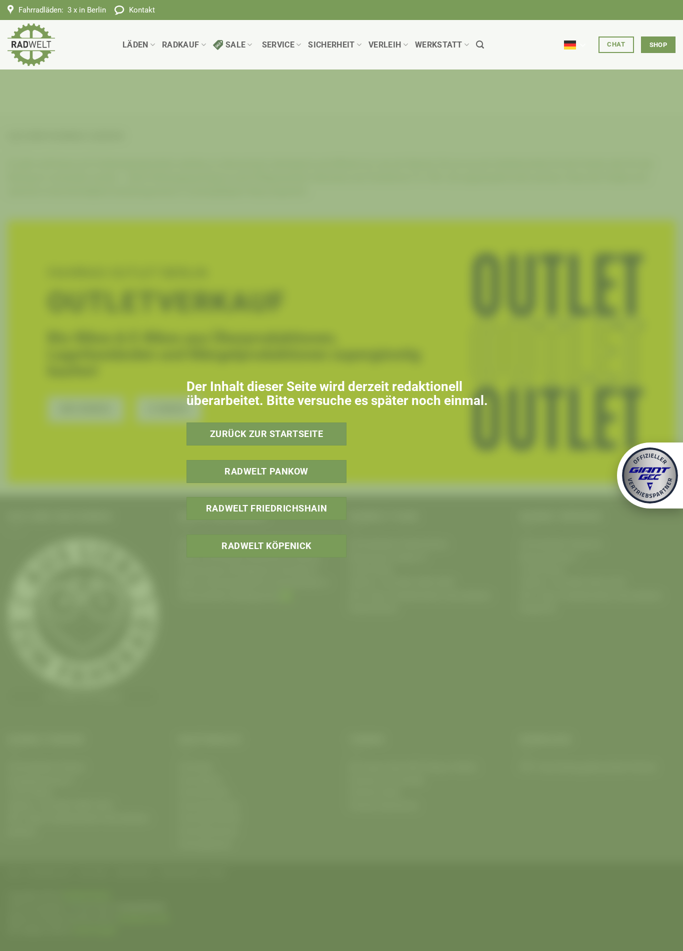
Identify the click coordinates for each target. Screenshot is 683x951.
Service (278, 45)
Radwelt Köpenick (267, 545)
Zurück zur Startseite (267, 433)
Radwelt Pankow (266, 471)
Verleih (384, 45)
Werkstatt (438, 45)
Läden (135, 45)
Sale (236, 45)
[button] (480, 44)
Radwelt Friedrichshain (266, 508)
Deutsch (578, 39)
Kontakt (142, 10)
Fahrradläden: (62, 10)
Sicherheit (331, 45)
